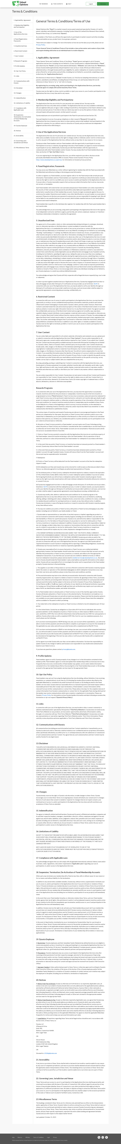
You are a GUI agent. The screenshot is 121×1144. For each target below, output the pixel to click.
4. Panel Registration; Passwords (20, 40)
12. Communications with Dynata (21, 82)
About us (19, 1137)
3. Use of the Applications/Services (20, 33)
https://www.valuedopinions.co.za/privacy (49, 160)
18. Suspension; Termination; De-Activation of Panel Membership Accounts (22, 117)
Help (13, 1137)
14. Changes (17, 93)
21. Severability (19, 135)
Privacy (55, 1137)
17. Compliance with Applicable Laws (20, 109)
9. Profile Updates (19, 66)
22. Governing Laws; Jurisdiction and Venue (21, 141)
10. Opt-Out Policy (20, 71)
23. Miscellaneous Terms (21, 147)
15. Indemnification (20, 98)
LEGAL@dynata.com (50, 1053)
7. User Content (19, 56)
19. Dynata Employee (20, 125)
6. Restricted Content (20, 51)
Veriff (95, 284)
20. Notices (17, 130)
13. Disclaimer (18, 88)
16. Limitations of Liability (22, 103)
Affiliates (27, 1137)
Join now (103, 4)
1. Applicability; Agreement (22, 20)
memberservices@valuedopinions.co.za (85, 558)
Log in (91, 4)
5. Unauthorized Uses (20, 46)
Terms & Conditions (38, 1137)
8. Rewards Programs (20, 61)
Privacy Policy (40, 45)
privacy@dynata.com (68, 649)
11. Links (16, 76)
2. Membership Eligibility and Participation (21, 26)
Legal (48, 1137)
